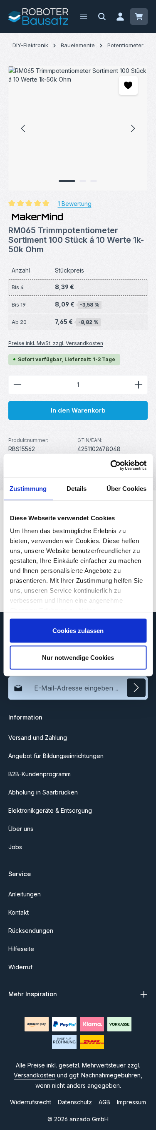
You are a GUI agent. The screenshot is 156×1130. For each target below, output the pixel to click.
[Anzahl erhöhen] (139, 384)
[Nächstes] (132, 128)
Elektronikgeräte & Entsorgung (50, 810)
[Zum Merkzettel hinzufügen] (128, 85)
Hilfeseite (21, 948)
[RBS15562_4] (77, 128)
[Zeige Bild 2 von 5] (82, 181)
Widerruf (20, 967)
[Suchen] (102, 16)
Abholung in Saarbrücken (43, 792)
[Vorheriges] (23, 128)
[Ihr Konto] (120, 16)
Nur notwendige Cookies (78, 657)
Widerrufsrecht (30, 1102)
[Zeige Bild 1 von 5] (67, 181)
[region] (78, 128)
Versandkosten (34, 1075)
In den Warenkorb (78, 410)
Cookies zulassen (78, 630)
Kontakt (18, 912)
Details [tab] (77, 488)
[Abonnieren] (136, 687)
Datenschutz (75, 1102)
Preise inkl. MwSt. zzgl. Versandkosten (55, 343)
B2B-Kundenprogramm (39, 773)
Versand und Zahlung (37, 737)
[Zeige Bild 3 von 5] (93, 181)
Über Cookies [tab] (126, 488)
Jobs (15, 846)
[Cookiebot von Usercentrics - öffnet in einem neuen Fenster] (111, 465)
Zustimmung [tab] (28, 488)
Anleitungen (24, 894)
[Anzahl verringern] (17, 384)
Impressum (131, 1102)
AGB (104, 1102)
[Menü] (83, 16)
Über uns (20, 828)
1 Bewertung (75, 203)
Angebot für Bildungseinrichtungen (56, 755)
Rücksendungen (30, 930)
